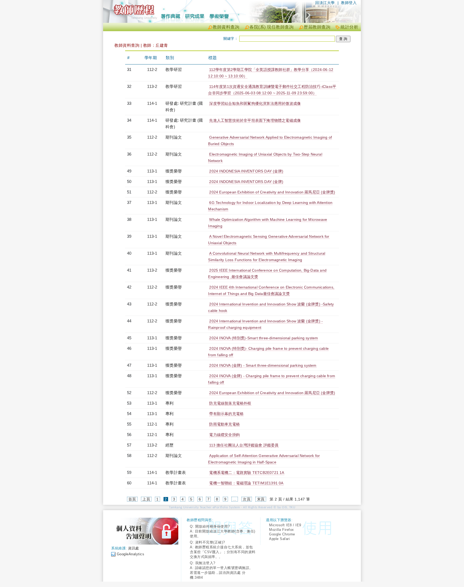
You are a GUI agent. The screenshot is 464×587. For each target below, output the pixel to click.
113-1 (152, 171)
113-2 (152, 86)
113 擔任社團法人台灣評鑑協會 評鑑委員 (243, 445)
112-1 (152, 424)
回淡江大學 (325, 3)
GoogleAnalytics (130, 554)
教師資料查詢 (226, 27)
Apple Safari (279, 539)
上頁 (146, 499)
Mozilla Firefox (281, 530)
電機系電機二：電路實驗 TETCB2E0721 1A (246, 472)
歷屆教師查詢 (317, 27)
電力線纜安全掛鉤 (224, 435)
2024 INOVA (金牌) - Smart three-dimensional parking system (262, 365)
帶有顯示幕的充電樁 (226, 414)
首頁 (132, 499)
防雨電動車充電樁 (224, 424)
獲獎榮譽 (173, 171)
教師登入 (349, 3)
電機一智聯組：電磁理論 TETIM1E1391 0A (246, 483)
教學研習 (173, 69)
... (235, 499)
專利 (169, 403)
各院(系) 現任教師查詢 (271, 27)
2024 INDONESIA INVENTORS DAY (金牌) (246, 171)
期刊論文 (173, 137)
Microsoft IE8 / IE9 (285, 525)
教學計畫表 (175, 472)
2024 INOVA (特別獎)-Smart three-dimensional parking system (263, 338)
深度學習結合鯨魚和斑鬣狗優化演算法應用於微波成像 (255, 103)
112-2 (152, 69)
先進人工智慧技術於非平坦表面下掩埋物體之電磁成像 (255, 120)
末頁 (261, 499)
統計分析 (349, 27)
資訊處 (133, 548)
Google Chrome (282, 534)
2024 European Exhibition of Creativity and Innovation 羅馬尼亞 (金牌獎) (272, 192)
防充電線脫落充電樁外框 (230, 403)
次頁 (247, 499)
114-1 (152, 103)
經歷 (169, 445)
